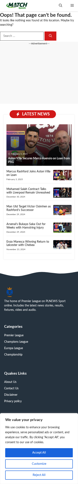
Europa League (13, 348)
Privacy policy (13, 401)
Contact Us (11, 388)
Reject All (39, 475)
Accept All (39, 452)
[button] (60, 5)
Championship (13, 354)
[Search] (50, 36)
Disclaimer (10, 394)
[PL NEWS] (17, 5)
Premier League (14, 335)
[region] (39, 448)
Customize (39, 463)
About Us (10, 382)
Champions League (16, 341)
